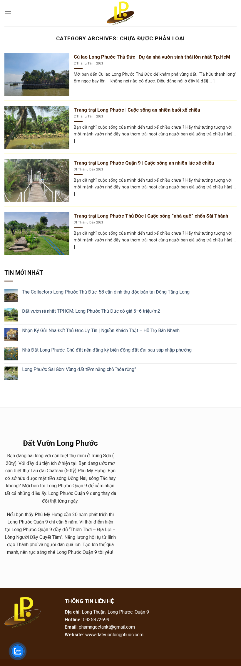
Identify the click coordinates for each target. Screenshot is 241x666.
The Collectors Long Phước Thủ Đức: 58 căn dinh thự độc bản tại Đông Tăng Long (106, 292)
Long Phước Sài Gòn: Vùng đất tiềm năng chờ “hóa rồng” (79, 369)
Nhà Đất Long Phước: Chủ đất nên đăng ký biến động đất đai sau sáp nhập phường (107, 350)
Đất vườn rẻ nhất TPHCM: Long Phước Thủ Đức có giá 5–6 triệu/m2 (91, 311)
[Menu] (7, 13)
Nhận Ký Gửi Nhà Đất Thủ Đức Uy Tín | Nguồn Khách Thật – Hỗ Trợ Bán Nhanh (101, 330)
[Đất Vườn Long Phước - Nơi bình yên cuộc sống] (120, 13)
